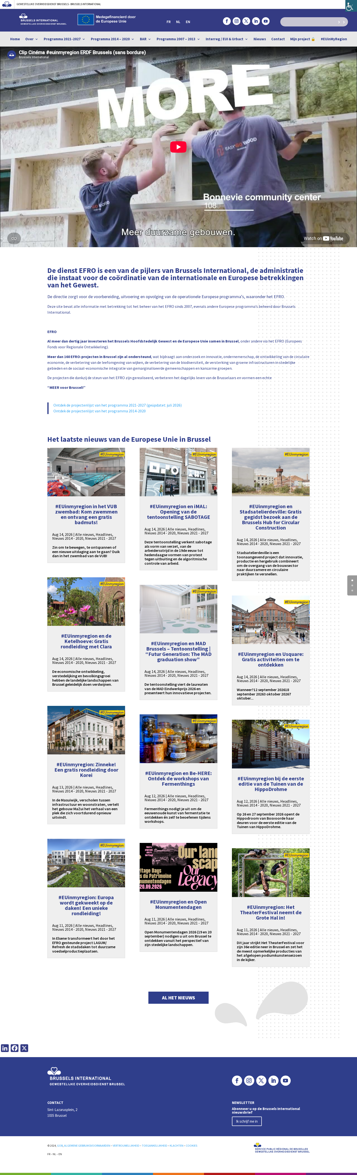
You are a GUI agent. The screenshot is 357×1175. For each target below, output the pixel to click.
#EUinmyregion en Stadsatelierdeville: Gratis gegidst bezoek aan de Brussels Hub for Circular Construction (271, 517)
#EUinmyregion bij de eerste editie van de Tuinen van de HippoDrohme (271, 783)
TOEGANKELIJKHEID (154, 1145)
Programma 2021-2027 (62, 39)
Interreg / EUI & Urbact (224, 39)
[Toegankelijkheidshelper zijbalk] (351, 6)
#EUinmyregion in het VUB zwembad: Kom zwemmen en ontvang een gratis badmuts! (86, 514)
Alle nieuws (84, 534)
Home (15, 39)
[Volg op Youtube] (266, 21)
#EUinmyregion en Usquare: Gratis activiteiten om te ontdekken (271, 659)
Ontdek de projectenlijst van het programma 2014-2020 (99, 410)
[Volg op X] (246, 21)
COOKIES (191, 1145)
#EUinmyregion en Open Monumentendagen (178, 904)
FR (169, 22)
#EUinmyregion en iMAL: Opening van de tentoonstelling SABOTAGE (178, 511)
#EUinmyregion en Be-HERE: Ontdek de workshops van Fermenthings (178, 778)
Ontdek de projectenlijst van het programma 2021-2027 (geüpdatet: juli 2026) (117, 405)
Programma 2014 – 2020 (110, 39)
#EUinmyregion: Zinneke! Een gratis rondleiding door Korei (86, 769)
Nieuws (260, 39)
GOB (60, 1145)
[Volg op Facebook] (227, 21)
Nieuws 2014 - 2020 (67, 538)
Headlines (104, 534)
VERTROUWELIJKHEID (126, 1145)
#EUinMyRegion (334, 39)
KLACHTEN (176, 1145)
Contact (278, 39)
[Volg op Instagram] (236, 21)
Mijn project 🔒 (302, 39)
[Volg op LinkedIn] (256, 21)
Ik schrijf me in (247, 1121)
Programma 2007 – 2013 (176, 39)
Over (29, 39)
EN (188, 22)
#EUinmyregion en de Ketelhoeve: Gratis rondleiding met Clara (86, 641)
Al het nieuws (178, 998)
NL (178, 22)
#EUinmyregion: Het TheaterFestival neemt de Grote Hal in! (271, 912)
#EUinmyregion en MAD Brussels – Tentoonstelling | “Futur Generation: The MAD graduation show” (178, 651)
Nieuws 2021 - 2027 (100, 538)
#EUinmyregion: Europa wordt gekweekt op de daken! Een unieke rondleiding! (86, 905)
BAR (143, 39)
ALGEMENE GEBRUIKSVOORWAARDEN (87, 1145)
